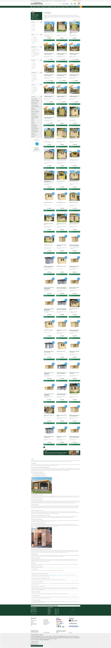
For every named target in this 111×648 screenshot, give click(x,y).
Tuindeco (32, 119)
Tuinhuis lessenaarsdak (34, 128)
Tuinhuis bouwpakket (34, 131)
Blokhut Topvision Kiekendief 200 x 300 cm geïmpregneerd (74, 245)
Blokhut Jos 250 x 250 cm (74, 393)
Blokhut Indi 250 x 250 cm (61, 351)
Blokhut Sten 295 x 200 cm (74, 181)
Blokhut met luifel (34, 109)
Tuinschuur (33, 133)
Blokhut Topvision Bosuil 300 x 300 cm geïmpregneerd (74, 415)
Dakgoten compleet (34, 125)
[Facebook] (56, 619)
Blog (31, 625)
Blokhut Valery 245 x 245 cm (48, 159)
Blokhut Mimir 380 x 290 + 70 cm (49, 415)
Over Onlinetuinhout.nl (34, 620)
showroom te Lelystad (40, 565)
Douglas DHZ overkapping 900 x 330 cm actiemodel (62, 75)
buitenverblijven (54, 461)
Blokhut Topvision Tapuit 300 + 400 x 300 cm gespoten (61, 394)
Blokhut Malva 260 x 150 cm (74, 138)
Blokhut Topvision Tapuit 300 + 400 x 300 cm (74, 373)
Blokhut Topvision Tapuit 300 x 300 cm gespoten (49, 352)
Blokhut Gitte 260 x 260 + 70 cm (61, 224)
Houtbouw (67, 6)
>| (58, 447)
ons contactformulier (70, 564)
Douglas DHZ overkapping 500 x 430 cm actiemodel (49, 96)
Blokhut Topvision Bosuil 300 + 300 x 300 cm (62, 437)
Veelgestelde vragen (34, 630)
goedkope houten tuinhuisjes (39, 556)
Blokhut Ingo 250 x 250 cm (48, 330)
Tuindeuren (70, 632)
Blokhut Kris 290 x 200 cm (74, 202)
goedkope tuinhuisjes (66, 470)
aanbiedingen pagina (74, 555)
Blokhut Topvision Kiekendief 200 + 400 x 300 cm (74, 288)
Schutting (38, 6)
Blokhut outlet (33, 114)
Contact (32, 619)
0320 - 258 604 (35, 17)
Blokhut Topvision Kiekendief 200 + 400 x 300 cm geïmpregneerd (49, 309)
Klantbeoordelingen (46, 623)
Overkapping (72, 6)
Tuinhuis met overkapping (35, 100)
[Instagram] (58, 619)
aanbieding (51, 593)
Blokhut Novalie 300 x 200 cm (74, 223)
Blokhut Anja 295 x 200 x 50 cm (48, 224)
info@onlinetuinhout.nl (36, 18)
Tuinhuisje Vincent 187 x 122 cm (48, 32)
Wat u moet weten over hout (34, 632)
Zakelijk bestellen (45, 619)
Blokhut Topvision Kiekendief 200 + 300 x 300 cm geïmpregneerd (49, 288)
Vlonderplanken (43, 6)
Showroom (32, 621)
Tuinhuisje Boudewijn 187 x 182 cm (74, 32)
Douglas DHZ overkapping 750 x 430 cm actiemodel (74, 96)
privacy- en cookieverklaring (44, 639)
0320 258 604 (65, 564)
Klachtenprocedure (46, 621)
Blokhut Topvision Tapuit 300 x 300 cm (61, 330)
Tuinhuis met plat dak (34, 105)
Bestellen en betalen (33, 623)
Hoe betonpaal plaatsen (46, 632)
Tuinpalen (54, 6)
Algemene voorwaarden (46, 622)
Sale (81, 6)
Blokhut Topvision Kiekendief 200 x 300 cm (61, 245)
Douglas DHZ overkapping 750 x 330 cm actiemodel (49, 75)
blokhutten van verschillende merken (62, 461)
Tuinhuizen (62, 6)
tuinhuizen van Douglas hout (40, 461)
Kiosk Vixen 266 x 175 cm (61, 181)
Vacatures (32, 622)
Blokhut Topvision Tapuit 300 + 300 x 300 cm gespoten (61, 373)
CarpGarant (33, 122)
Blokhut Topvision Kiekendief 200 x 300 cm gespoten (49, 266)
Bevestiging (77, 6)
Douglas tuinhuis (33, 134)
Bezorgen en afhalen (33, 624)
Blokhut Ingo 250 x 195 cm (61, 202)
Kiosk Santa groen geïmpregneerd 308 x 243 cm (49, 181)
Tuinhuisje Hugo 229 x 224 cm (49, 138)
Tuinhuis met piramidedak (35, 106)
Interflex (32, 120)
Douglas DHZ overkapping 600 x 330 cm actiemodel (74, 54)
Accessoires (33, 136)
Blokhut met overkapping (35, 111)
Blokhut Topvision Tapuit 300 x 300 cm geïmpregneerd (74, 330)
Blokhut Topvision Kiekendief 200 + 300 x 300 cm (74, 266)
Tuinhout (34, 6)
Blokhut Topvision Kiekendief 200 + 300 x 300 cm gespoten (61, 288)
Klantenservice (33, 618)
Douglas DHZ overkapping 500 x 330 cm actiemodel (62, 54)
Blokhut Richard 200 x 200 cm (74, 117)
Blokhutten (33, 108)
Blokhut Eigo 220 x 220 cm (61, 138)
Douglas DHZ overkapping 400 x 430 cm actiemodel (74, 75)
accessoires (52, 521)
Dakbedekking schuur (34, 130)
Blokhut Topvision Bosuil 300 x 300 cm (62, 415)
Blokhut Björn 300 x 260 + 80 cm (74, 309)
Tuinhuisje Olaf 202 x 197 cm (61, 117)
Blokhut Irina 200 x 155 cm (61, 32)
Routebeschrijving (33, 613)
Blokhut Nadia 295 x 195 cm (61, 266)
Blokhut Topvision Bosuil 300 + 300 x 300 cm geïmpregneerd (74, 437)
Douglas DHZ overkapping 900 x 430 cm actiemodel (49, 117)
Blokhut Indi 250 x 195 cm (48, 202)
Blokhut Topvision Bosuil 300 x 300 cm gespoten (49, 437)
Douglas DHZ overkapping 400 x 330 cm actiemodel (49, 54)
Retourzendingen (45, 620)
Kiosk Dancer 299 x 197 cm (74, 159)
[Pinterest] (60, 619)
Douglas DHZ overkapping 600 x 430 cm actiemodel (62, 96)
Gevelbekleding (49, 6)
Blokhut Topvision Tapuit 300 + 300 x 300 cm (74, 352)
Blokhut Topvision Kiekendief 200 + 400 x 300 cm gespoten (61, 309)
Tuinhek (58, 6)
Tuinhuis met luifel (34, 103)
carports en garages (75, 507)
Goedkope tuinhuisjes (34, 117)
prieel (54, 505)
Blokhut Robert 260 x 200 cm (61, 159)
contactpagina (37, 584)
